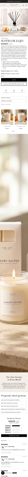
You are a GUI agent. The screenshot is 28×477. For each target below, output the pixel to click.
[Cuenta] (23, 5)
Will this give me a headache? (9, 406)
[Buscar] (4, 5)
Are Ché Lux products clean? (9, 403)
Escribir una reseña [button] (14, 435)
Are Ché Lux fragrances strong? (10, 400)
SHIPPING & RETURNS (6, 101)
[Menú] (1, 5)
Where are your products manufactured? (13, 409)
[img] (4, 444)
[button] (4, 44)
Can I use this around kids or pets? (11, 412)
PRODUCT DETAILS (5, 98)
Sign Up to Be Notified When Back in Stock (13, 84)
